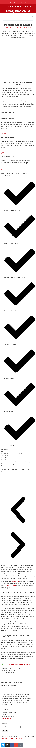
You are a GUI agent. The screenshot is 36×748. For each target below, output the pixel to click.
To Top (20, 738)
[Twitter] (11, 2)
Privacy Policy (12, 738)
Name (3, 451)
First (20, 453)
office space (15, 581)
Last (20, 455)
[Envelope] (21, 2)
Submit (3, 466)
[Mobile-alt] (25, 2)
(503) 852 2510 (6, 719)
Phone (3, 458)
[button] (32, 17)
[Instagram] (14, 2)
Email (3, 460)
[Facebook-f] (18, 2)
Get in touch (4, 622)
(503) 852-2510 (18, 11)
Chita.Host (4, 738)
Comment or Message (8, 464)
